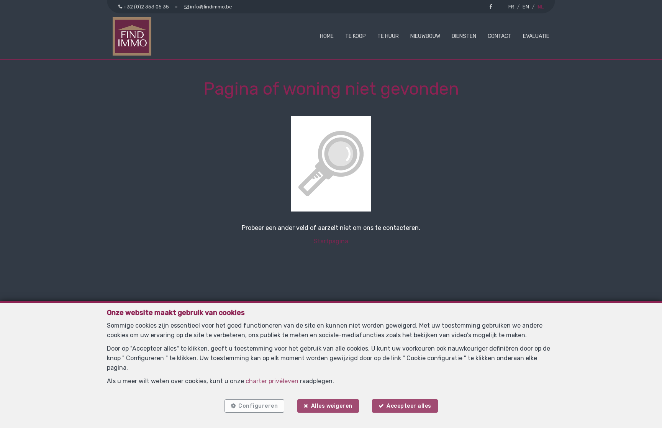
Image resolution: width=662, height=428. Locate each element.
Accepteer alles (409, 406)
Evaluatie (536, 36)
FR (511, 7)
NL (540, 7)
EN (526, 7)
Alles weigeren (331, 406)
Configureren (258, 406)
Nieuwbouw (425, 36)
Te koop (355, 36)
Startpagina (331, 241)
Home (327, 36)
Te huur (388, 36)
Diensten (464, 36)
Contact (499, 36)
